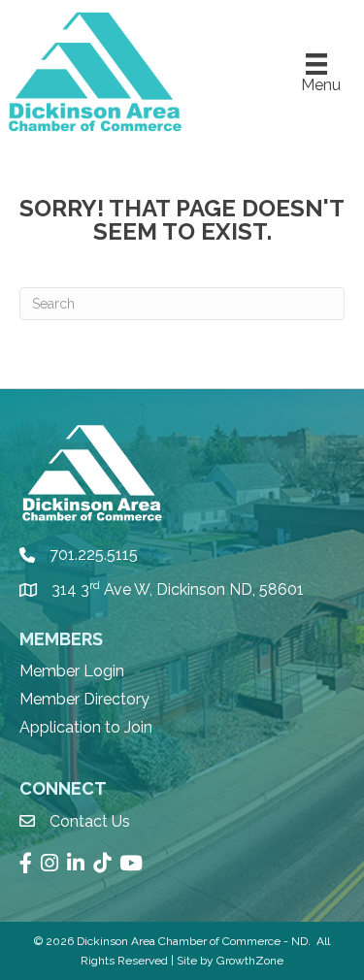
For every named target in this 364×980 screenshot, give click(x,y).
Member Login (71, 671)
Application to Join (85, 727)
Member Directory (84, 699)
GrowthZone (249, 960)
